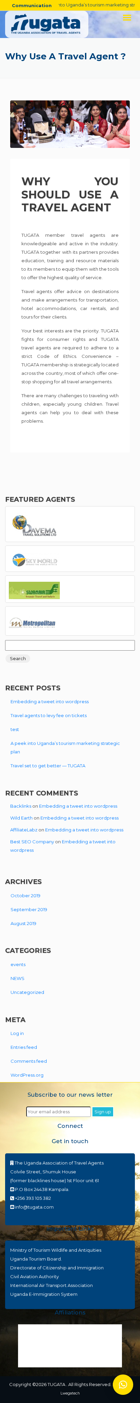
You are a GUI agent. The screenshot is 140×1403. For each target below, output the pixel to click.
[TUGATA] (47, 24)
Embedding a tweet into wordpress (50, 701)
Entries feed (24, 1047)
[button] (123, 1385)
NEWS (17, 978)
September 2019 (29, 909)
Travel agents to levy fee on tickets (49, 715)
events (18, 964)
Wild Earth (21, 818)
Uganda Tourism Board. (36, 1259)
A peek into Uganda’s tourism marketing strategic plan (65, 747)
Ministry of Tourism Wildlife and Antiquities (55, 1250)
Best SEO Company (32, 841)
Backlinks (20, 806)
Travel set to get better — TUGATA (48, 765)
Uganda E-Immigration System (43, 1294)
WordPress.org (27, 1075)
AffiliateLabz (23, 829)
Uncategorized (27, 992)
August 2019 (23, 923)
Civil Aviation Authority (34, 1276)
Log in (17, 1033)
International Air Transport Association (51, 1285)
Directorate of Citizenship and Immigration (57, 1267)
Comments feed (29, 1061)
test (15, 729)
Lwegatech (70, 1393)
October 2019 (25, 895)
